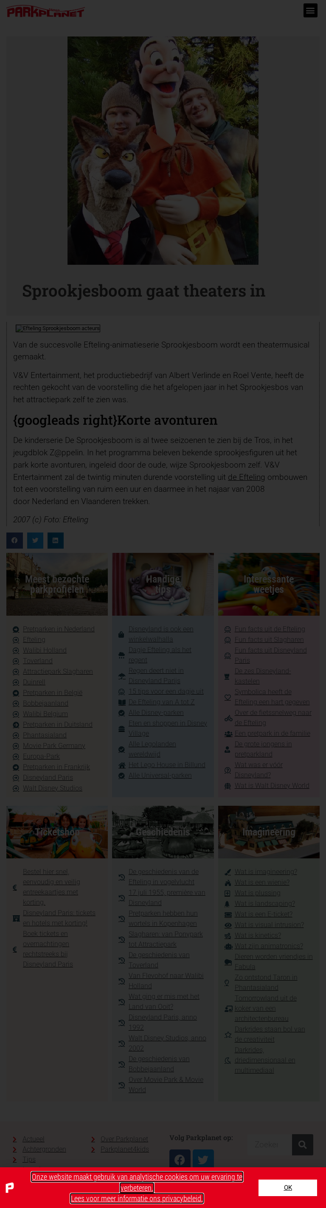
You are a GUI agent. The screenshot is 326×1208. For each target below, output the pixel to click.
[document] (163, 604)
